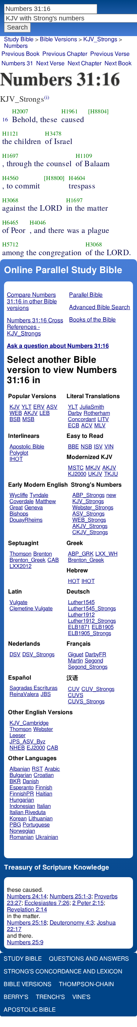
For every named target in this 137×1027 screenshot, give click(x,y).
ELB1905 (103, 627)
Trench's (50, 997)
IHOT (16, 459)
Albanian (19, 769)
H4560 (10, 178)
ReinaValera (24, 694)
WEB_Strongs (89, 520)
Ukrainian (46, 837)
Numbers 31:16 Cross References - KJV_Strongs (35, 327)
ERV (39, 407)
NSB (86, 447)
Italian (44, 806)
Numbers (16, 46)
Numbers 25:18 (27, 923)
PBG (15, 825)
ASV (51, 407)
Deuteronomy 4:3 (72, 923)
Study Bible (19, 39)
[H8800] (54, 178)
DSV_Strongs (38, 654)
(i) (46, 97)
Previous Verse (110, 54)
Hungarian (21, 800)
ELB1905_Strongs (89, 633)
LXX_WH (106, 554)
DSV (14, 654)
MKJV (92, 468)
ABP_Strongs (88, 495)
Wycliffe (18, 495)
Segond (94, 661)
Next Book (118, 63)
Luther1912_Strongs (92, 621)
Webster (43, 729)
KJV (14, 407)
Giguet (75, 654)
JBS (46, 694)
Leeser (17, 735)
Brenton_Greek (27, 560)
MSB (28, 419)
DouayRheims (25, 520)
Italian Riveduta (27, 812)
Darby (75, 413)
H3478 (53, 133)
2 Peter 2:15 (88, 903)
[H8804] (98, 111)
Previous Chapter (64, 54)
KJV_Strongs (88, 501)
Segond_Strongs (87, 667)
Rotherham (97, 413)
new (111, 495)
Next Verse (50, 63)
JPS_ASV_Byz (27, 741)
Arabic (52, 769)
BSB (14, 419)
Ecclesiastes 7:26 (46, 903)
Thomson (20, 554)
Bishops (18, 514)
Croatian (44, 775)
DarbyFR (95, 654)
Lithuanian (40, 818)
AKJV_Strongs (89, 526)
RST (37, 769)
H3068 (10, 200)
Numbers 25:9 (25, 942)
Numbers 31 (17, 63)
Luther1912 (81, 615)
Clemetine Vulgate (31, 608)
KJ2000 (77, 474)
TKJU (111, 474)
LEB (44, 413)
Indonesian (22, 806)
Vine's (81, 997)
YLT (26, 407)
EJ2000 (36, 748)
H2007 (20, 111)
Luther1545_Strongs (92, 608)
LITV (103, 419)
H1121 (10, 133)
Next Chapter (85, 63)
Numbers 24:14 (27, 896)
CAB (53, 560)
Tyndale (39, 495)
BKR (15, 781)
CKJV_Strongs (90, 532)
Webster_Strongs (92, 507)
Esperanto (21, 787)
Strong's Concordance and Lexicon (63, 972)
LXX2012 (20, 566)
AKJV (31, 413)
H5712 (10, 244)
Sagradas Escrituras (33, 688)
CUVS (75, 695)
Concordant (82, 419)
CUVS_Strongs (86, 701)
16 (5, 119)
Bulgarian (20, 775)
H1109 (84, 156)
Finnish (43, 787)
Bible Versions (58, 39)
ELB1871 (79, 627)
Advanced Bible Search (99, 307)
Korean (18, 818)
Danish (31, 781)
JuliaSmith (92, 407)
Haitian (44, 794)
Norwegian (22, 831)
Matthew (45, 501)
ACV (86, 425)
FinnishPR (21, 794)
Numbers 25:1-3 (70, 896)
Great (16, 507)
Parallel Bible (86, 295)
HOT (74, 581)
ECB (73, 425)
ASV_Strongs (88, 514)
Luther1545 (81, 602)
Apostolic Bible (30, 1010)
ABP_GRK (81, 554)
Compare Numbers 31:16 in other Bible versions (32, 301)
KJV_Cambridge (29, 723)
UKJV (95, 474)
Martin (75, 661)
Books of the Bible (92, 320)
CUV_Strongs (97, 689)
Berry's (16, 997)
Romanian (21, 837)
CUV (74, 689)
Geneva (33, 507)
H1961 (69, 111)
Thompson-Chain (86, 984)
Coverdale (21, 501)
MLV (100, 425)
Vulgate (18, 602)
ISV (98, 447)
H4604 (77, 178)
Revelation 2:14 (27, 910)
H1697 (10, 156)
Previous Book (20, 54)
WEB (15, 413)
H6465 (10, 222)
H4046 (38, 222)
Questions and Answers (89, 959)
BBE (73, 447)
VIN (109, 447)
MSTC (76, 468)
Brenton (42, 554)
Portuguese (36, 825)
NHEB (17, 748)
